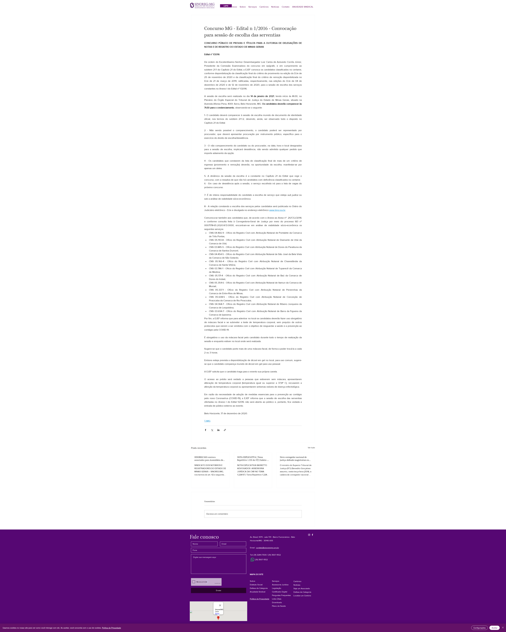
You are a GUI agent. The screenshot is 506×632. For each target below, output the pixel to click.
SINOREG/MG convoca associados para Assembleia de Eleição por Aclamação (208, 459)
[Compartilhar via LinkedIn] (218, 430)
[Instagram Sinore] (309, 534)
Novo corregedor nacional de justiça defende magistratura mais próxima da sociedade (296, 459)
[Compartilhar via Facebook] (205, 430)
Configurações (479, 627)
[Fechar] (502, 628)
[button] (302, 592)
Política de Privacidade (111, 627)
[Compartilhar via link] (225, 430)
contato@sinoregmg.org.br (267, 548)
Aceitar (494, 627)
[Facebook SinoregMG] (312, 534)
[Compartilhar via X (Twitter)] (212, 430)
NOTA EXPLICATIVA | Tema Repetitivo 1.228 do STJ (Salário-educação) (252, 459)
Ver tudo (311, 448)
